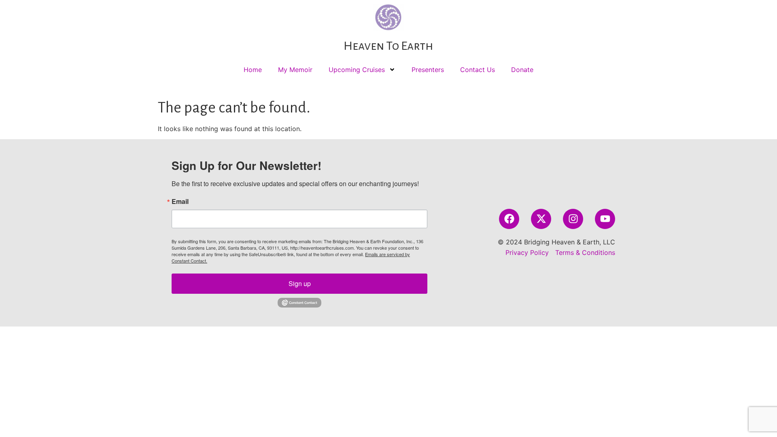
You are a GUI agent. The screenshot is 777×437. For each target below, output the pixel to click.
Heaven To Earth (388, 45)
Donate (522, 70)
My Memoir (295, 70)
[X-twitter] (541, 219)
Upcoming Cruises (357, 70)
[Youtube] (605, 219)
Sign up (300, 283)
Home (253, 70)
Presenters (428, 70)
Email (180, 201)
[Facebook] (509, 219)
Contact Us (477, 70)
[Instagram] (573, 219)
